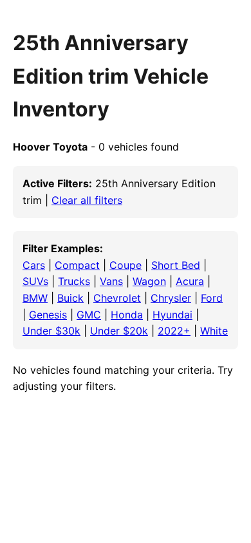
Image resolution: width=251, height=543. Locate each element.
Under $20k (119, 330)
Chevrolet (117, 297)
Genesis (48, 314)
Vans (111, 281)
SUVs (35, 281)
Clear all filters (86, 200)
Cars (34, 265)
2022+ (174, 330)
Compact (77, 265)
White (214, 330)
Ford (212, 297)
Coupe (125, 265)
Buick (70, 297)
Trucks (74, 281)
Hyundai (172, 314)
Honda (127, 314)
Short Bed (175, 265)
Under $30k (51, 330)
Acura (190, 281)
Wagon (149, 281)
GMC (89, 314)
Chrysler (171, 297)
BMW (35, 297)
